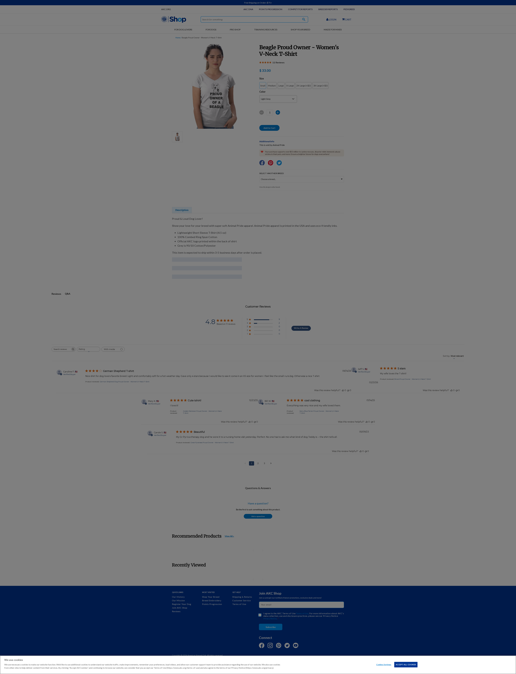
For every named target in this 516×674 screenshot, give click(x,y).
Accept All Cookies (406, 664)
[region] (258, 665)
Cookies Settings (383, 664)
